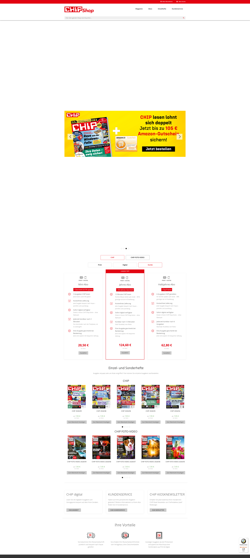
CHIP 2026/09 (77, 411)
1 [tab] (121, 248)
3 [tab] (126, 248)
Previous (70, 137)
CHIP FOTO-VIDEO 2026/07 (126, 462)
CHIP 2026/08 (101, 411)
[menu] (159, 9)
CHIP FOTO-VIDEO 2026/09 (76, 462)
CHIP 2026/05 (150, 411)
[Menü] (247, 539)
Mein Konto (182, 1)
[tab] (112, 257)
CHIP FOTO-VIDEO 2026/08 (101, 462)
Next (179, 137)
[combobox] (125, 17)
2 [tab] (124, 248)
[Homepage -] (79, 10)
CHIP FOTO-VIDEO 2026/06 (150, 462)
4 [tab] (128, 248)
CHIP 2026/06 (126, 411)
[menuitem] (139, 9)
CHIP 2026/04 (175, 411)
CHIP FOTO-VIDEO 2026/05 (175, 462)
